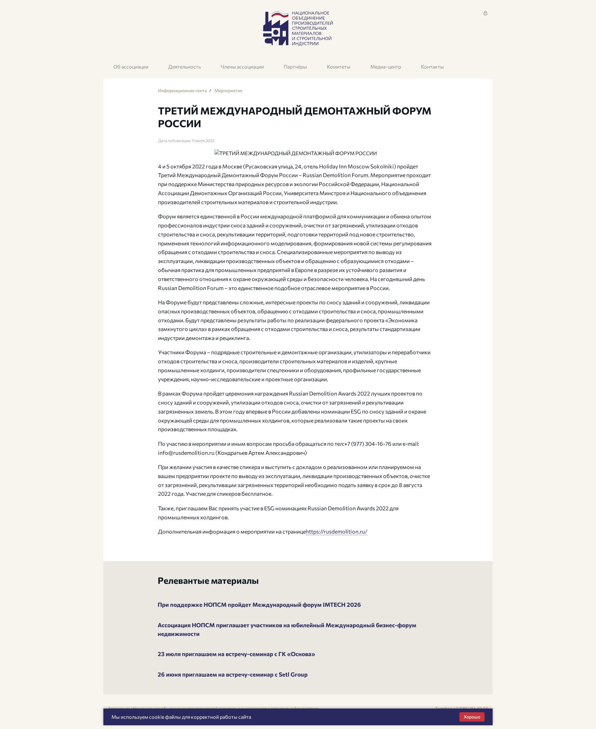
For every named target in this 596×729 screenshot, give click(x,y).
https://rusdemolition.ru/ (337, 531)
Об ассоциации (130, 66)
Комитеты (338, 66)
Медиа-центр (385, 66)
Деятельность (184, 66)
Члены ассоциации (242, 66)
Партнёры (295, 66)
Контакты (432, 66)
